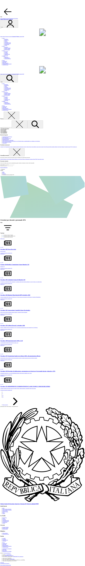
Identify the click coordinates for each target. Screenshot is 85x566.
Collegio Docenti (28, 146)
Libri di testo (59, 146)
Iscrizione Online (32, 159)
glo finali (74, 146)
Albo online (6, 55)
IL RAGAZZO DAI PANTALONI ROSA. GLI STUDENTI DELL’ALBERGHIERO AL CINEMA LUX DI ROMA (21, 141)
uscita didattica (34, 146)
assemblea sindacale (16, 146)
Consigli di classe (67, 146)
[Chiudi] (11, 115)
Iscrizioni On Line (5, 511)
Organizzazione (6, 44)
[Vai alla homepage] (42, 35)
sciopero (11, 146)
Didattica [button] (3, 101)
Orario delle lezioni (5, 137)
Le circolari (6, 53)
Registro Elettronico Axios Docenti (17, 159)
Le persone (6, 41)
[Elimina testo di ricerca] (19, 124)
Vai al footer (16, 18)
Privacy (3, 60)
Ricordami (3, 169)
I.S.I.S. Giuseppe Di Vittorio (6, 142)
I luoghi (5, 86)
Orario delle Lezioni (40, 159)
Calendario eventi (7, 54)
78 (2, 397)
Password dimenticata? (3, 167)
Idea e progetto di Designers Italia (5, 565)
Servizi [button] (3, 46)
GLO (4, 146)
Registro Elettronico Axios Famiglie (6, 159)
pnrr (76, 146)
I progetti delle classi (7, 58)
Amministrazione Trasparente (6, 109)
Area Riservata (4, 61)
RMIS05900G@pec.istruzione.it (18, 556)
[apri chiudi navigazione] (0, 28)
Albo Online (4, 62)
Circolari (1, 146)
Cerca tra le (3, 129)
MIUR (3, 508)
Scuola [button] (3, 38)
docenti (25, 146)
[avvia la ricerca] (35, 124)
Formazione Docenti (5, 139)
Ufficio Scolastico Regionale (6, 509)
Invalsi (3, 512)
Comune (3, 513)
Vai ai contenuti (2, 18)
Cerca (1, 127)
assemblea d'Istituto (54, 146)
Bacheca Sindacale (5, 108)
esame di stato (38, 146)
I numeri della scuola (7, 42)
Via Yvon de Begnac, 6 (7, 553)
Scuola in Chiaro (5, 510)
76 (2, 395)
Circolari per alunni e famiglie (8, 235)
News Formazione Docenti (6, 138)
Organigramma (7, 146)
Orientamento (21, 146)
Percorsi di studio (7, 49)
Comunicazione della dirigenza (7, 136)
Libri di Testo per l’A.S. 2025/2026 (7, 140)
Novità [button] (3, 50)
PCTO (71, 146)
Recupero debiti (48, 146)
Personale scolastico (7, 93)
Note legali (2, 562)
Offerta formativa (7, 57)
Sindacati (63, 146)
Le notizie (5, 52)
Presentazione (6, 85)
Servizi (45, 146)
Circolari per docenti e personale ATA (6, 253)
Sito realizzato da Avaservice (4, 563)
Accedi (2, 170)
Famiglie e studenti (7, 94)
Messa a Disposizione (26, 159)
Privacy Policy (4, 550)
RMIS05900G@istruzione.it (9, 555)
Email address (2, 164)
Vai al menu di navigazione (9, 18)
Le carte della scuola (7, 43)
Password (1, 165)
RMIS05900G (12, 559)
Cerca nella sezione (5, 128)
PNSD (36, 159)
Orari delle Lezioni (5, 64)
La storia (5, 45)
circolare (42, 146)
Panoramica (6, 39)
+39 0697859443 (8, 554)
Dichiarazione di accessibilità (6, 551)
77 (2, 396)
